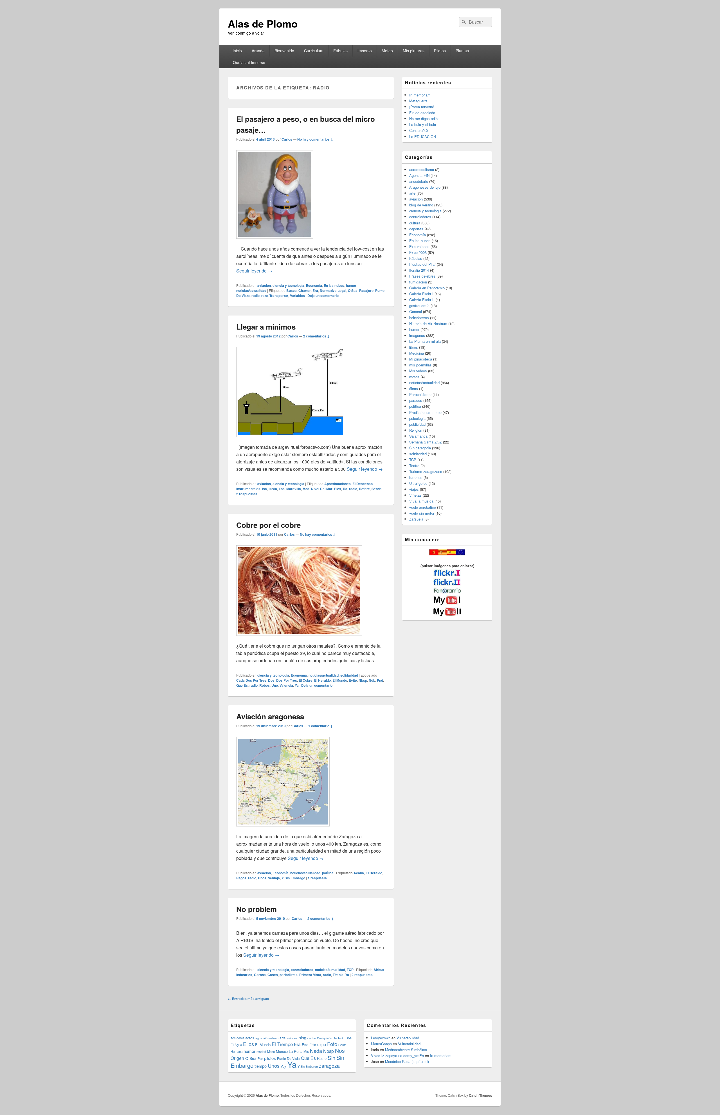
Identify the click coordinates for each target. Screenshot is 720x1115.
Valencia (286, 685)
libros (413, 347)
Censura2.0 (418, 130)
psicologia (417, 418)
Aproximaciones (337, 483)
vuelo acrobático (422, 507)
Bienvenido (284, 50)
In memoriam (420, 95)
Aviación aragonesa (270, 716)
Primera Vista (310, 974)
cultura (414, 223)
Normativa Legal (333, 290)
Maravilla (293, 488)
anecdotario (418, 181)
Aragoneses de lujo (424, 187)
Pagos (241, 877)
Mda (306, 488)
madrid (261, 1051)
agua (258, 1038)
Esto (312, 1044)
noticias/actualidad (251, 290)
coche (311, 1038)
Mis (306, 1051)
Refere (364, 488)
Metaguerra (418, 100)
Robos (264, 685)
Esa (305, 1044)
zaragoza (329, 1065)
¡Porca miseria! (421, 106)
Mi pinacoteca (420, 359)
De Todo (338, 1038)
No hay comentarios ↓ (315, 139)
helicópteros (419, 317)
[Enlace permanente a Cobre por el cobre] (299, 638)
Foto (332, 1044)
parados (415, 400)
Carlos (287, 139)
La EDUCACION (422, 136)
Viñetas (415, 495)
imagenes (417, 335)
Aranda (258, 50)
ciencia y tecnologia (288, 285)
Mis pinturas (413, 50)
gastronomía (419, 305)
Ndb (372, 680)
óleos (413, 388)
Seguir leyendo (254, 270)
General (415, 311)
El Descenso (362, 483)
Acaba (359, 872)
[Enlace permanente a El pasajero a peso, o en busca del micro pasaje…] (274, 241)
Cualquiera (324, 1038)
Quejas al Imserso (249, 62)
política (328, 872)
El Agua (236, 1044)
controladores (302, 969)
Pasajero (366, 290)
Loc (282, 488)
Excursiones (419, 246)
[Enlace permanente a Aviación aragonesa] (283, 829)
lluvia (273, 488)
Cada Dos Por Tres (251, 680)
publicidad (417, 424)
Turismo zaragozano (425, 471)
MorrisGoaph (381, 1043)
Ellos (248, 1044)
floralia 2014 (419, 270)
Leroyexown (380, 1037)
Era (315, 290)
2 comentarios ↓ (316, 336)
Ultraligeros (418, 483)
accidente (237, 1038)
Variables (297, 295)
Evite (353, 680)
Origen (237, 1058)
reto (264, 295)
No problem (256, 909)
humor (351, 285)
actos (249, 1037)
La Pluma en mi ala (425, 341)
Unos (262, 877)
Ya (297, 685)
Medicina (416, 353)
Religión (415, 430)
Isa (264, 488)
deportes (416, 228)
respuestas (246, 493)
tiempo (261, 1066)
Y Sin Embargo (293, 877)
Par (260, 1058)
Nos (340, 1051)
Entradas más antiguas (248, 998)
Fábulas (340, 50)
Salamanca (418, 436)
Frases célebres (422, 276)
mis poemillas (420, 365)
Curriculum (313, 50)
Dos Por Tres (286, 680)
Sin (331, 1057)
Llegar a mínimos (266, 326)
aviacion (264, 285)
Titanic (338, 974)
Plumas (462, 50)
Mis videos (418, 370)
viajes (414, 489)
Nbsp (363, 680)
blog (302, 1037)
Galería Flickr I (421, 293)
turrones (415, 477)
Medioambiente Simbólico (406, 1049)
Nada (316, 1050)
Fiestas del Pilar (422, 264)
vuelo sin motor (421, 513)
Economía (314, 285)
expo (321, 1044)
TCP (350, 969)
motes (414, 376)
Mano (271, 1051)
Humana (236, 1051)
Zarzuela (416, 519)
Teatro (414, 465)
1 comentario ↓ (320, 725)
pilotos (270, 1058)
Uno (274, 685)
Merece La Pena (289, 1051)
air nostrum (270, 1038)
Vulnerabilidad (408, 1037)
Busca (291, 290)
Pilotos (440, 50)
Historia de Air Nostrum (428, 323)
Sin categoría (420, 447)
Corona (260, 974)
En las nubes (334, 285)
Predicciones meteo (425, 412)
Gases (272, 974)
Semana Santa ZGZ (425, 442)
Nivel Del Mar (321, 488)
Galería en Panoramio (427, 287)
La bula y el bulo (422, 124)
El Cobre (305, 680)
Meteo (387, 50)
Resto (322, 1058)
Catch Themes (480, 1095)
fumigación (418, 282)
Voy (283, 1066)
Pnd (380, 680)
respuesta (317, 877)
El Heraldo (322, 680)
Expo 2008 (418, 252)
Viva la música (421, 501)
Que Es (242, 685)
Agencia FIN (419, 175)
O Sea (352, 290)
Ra (345, 488)
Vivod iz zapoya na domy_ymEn (397, 1055)
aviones (292, 1038)
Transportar (278, 295)
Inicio (237, 50)
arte (412, 193)
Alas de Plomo (263, 23)
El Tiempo (282, 1044)
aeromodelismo (421, 169)
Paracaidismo (420, 394)
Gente (342, 1045)
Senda (377, 488)
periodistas (289, 974)
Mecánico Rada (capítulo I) (407, 1061)
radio (255, 295)
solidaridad (349, 675)
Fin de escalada (422, 112)
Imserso (364, 50)
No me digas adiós (424, 118)
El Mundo (339, 680)
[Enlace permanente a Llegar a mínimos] (290, 440)
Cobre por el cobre (268, 525)
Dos (271, 680)
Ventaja (274, 877)
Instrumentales (248, 488)
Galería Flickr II (422, 299)
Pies (337, 488)
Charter (304, 290)
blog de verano (421, 205)
